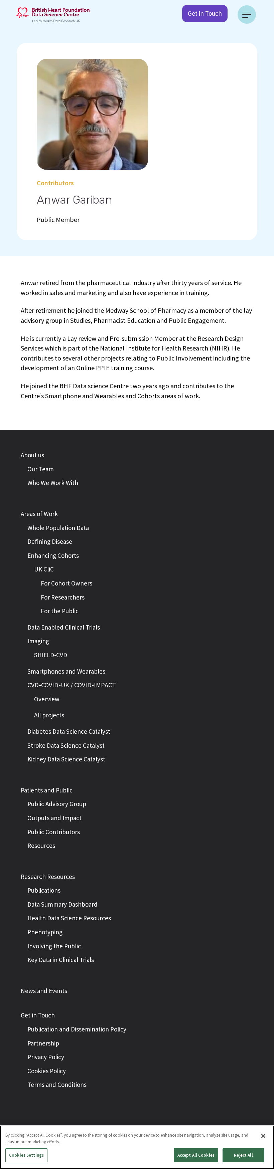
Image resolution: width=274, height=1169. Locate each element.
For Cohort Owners (66, 583)
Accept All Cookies (196, 1155)
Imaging (38, 641)
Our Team (40, 469)
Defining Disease (49, 541)
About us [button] (32, 455)
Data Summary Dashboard (62, 904)
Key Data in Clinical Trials (60, 960)
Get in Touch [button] (38, 1015)
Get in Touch (205, 13)
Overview (46, 699)
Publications (43, 890)
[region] (137, 1147)
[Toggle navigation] (247, 14)
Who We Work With (52, 483)
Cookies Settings (26, 1155)
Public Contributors (53, 832)
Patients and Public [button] (47, 790)
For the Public (60, 611)
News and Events (44, 991)
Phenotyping (44, 932)
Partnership (43, 1043)
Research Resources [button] (48, 877)
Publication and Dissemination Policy (76, 1029)
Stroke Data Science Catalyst (66, 745)
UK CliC (44, 569)
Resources (41, 846)
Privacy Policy (45, 1057)
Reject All (243, 1155)
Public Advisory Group (56, 804)
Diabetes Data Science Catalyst (68, 731)
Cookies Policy (46, 1071)
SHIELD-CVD (50, 655)
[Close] (263, 1136)
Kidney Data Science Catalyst (66, 759)
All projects (49, 715)
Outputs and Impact (54, 818)
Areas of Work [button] (39, 514)
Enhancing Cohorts (53, 555)
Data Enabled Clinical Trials (63, 627)
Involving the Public (54, 946)
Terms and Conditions (57, 1085)
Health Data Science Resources (69, 918)
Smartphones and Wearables (66, 671)
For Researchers (63, 597)
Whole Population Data (58, 528)
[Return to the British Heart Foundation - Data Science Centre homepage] (53, 14)
